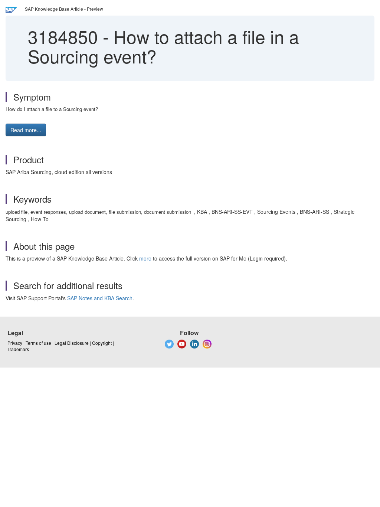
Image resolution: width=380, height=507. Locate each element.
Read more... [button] (25, 130)
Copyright (102, 343)
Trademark (18, 349)
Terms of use (38, 343)
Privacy (14, 343)
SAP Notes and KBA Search (99, 298)
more (145, 258)
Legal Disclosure (72, 343)
